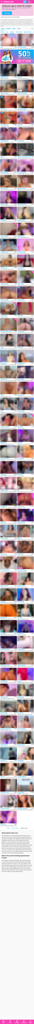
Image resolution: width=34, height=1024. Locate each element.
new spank (19, 32)
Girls (2, 28)
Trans (14, 28)
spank (12, 32)
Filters (2, 32)
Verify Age (7, 13)
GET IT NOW (24, 60)
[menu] (2, 1)
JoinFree (24, 1)
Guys (18, 28)
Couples (8, 28)
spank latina (27, 32)
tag (7, 32)
